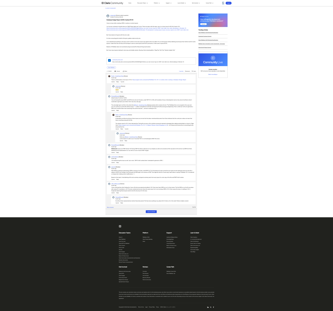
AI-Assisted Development (196, 239)
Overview (145, 271)
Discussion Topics (141, 3)
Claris (120, 226)
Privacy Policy (152, 307)
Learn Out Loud (122, 241)
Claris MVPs (121, 273)
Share (126, 71)
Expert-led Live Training (195, 243)
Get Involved (195, 3)
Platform (156, 3)
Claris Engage (122, 251)
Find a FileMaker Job (170, 273)
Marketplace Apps (170, 247)
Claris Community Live (123, 253)
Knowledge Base (170, 239)
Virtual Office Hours (170, 243)
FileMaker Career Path (171, 271)
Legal (146, 307)
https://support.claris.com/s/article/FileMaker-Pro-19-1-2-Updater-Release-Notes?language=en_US (143, 125)
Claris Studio (121, 247)
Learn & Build (181, 3)
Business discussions (123, 260)
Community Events (123, 277)
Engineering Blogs (194, 247)
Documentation (169, 241)
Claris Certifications (194, 241)
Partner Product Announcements (126, 262)
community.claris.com (117, 59)
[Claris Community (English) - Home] (112, 3)
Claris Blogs (192, 251)
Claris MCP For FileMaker (124, 243)
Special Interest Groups (124, 281)
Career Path (209, 3)
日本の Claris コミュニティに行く (168, 307)
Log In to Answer (151, 211)
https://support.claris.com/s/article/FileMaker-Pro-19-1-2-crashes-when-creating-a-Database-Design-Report (159, 79)
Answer (118, 71)
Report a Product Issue (124, 255)
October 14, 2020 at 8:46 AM (116, 17)
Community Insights (194, 249)
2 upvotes (181, 71)
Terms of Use (141, 307)
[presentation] (109, 61)
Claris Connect (122, 245)
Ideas (144, 241)
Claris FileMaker (122, 239)
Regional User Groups (123, 279)
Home (129, 3)
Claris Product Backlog (147, 239)
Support (168, 3)
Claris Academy (193, 237)
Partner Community (147, 279)
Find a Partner (145, 273)
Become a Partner (146, 277)
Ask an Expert (146, 275)
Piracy (157, 307)
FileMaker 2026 (146, 237)
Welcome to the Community (125, 271)
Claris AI (120, 237)
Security (120, 249)
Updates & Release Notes (172, 237)
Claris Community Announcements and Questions (129, 258)
